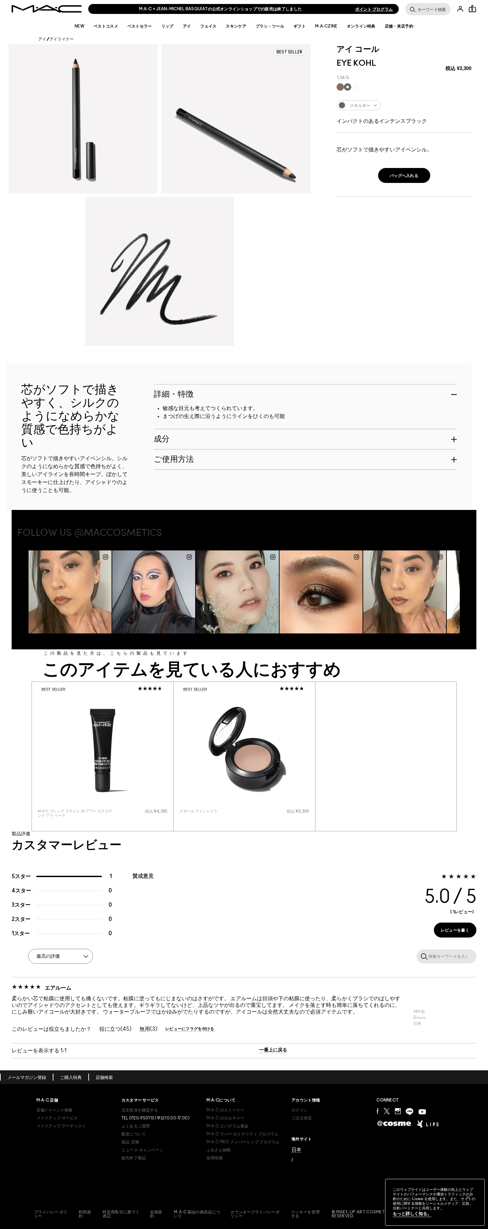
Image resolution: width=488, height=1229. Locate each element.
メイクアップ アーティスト (61, 1126)
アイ (187, 26)
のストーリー (225, 1110)
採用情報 (214, 1158)
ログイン (299, 1110)
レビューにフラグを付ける (189, 1029)
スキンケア (236, 26)
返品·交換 (130, 1142)
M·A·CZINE (326, 26)
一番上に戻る (273, 1050)
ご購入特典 (71, 1078)
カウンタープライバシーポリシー (255, 1214)
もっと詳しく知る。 (412, 1213)
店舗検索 (104, 1078)
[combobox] (404, 105)
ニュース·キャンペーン (143, 1150)
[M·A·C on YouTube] (422, 1112)
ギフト (299, 26)
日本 (296, 1149)
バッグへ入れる (404, 176)
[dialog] (77, 813)
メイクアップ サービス (57, 1118)
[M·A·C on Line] (409, 1111)
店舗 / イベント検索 (55, 1110)
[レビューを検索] (423, 956)
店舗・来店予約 (399, 26)
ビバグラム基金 (227, 1126)
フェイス (208, 26)
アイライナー (61, 39)
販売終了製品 (134, 1158)
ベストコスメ (106, 26)
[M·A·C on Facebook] (377, 1111)
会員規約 (156, 1214)
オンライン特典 (361, 26)
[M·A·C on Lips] (428, 1123)
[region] (435, 1202)
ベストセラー (139, 26)
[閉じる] (468, 1197)
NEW (79, 26)
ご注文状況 (301, 1118)
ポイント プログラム (374, 9)
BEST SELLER (53, 689)
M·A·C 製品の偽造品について (197, 1214)
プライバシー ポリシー (51, 1214)
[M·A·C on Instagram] (398, 1111)
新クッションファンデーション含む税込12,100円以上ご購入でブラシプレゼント (220, 9)
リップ (167, 26)
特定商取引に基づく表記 (121, 1214)
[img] (102, 749)
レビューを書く (455, 930)
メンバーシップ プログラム (243, 1142)
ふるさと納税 (218, 1150)
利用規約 (85, 1214)
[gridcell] (340, 87)
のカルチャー (225, 1118)
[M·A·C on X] (387, 1111)
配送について (134, 1134)
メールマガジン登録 (26, 1078)
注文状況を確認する (140, 1110)
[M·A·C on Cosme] (394, 1123)
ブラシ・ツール (270, 26)
